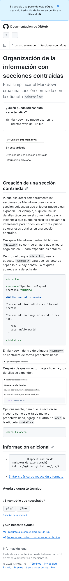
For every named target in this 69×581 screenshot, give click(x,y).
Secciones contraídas (53, 45)
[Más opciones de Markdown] (41, 140)
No (25, 508)
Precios (18, 567)
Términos (35, 563)
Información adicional (26, 447)
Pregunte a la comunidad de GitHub (28, 531)
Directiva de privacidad (15, 515)
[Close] (58, 6)
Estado (7, 567)
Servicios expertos (37, 567)
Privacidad (50, 563)
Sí (11, 508)
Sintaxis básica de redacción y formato (36, 476)
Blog (53, 567)
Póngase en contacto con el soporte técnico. (33, 537)
